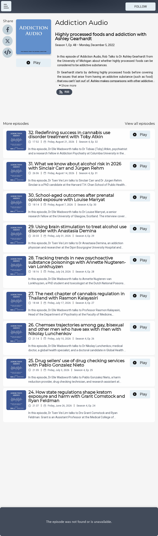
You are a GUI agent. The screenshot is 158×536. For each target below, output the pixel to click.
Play (37, 62)
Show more (68, 85)
